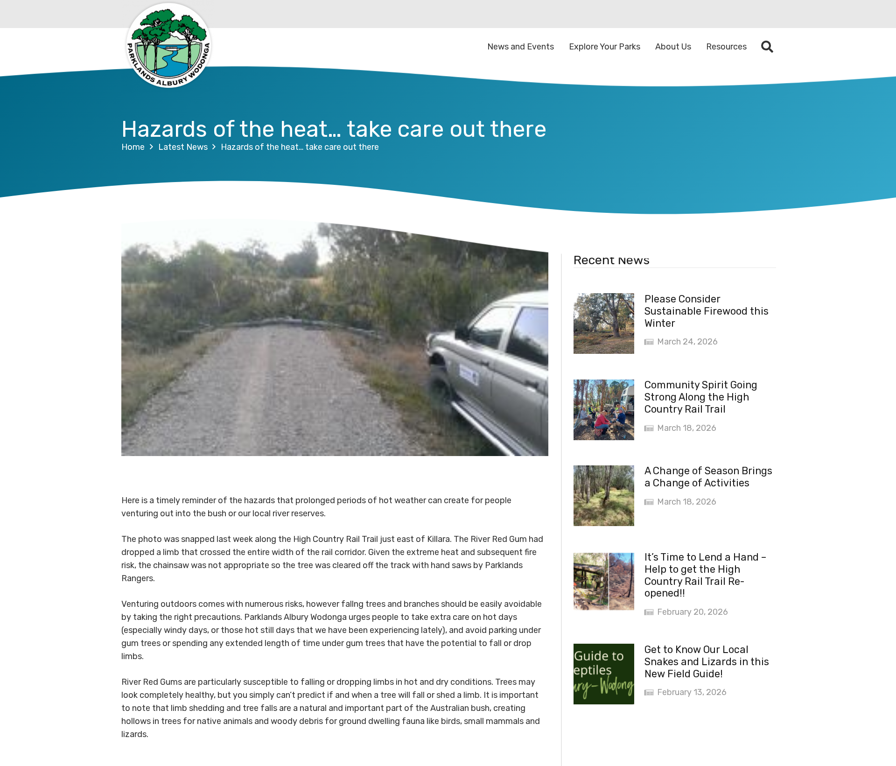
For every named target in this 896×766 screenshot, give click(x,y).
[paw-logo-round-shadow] (168, 46)
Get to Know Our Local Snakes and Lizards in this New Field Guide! (706, 662)
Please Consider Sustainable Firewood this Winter (706, 311)
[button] (767, 47)
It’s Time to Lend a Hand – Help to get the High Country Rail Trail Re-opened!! (705, 575)
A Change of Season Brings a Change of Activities (708, 477)
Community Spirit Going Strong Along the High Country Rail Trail (700, 397)
